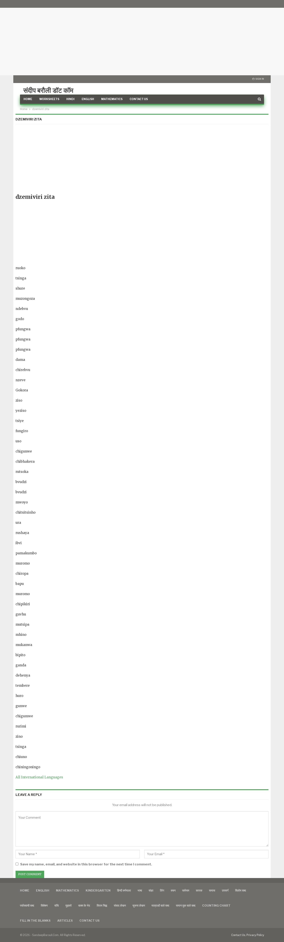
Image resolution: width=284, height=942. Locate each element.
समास (212, 890)
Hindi (70, 99)
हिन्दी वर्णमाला (124, 890)
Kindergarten (98, 890)
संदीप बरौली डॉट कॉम (48, 90)
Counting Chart (216, 905)
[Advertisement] (142, 38)
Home (28, 99)
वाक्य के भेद (84, 905)
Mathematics (111, 99)
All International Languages (39, 777)
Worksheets (49, 99)
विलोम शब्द (240, 890)
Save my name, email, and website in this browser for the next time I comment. (86, 864)
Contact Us (139, 99)
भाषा (140, 890)
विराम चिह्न (102, 905)
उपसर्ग (225, 890)
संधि (56, 905)
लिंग (162, 890)
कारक (199, 890)
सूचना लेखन (138, 905)
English (88, 99)
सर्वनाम (185, 890)
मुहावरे (68, 905)
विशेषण (44, 905)
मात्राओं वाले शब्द (160, 905)
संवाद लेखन (120, 905)
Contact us (89, 920)
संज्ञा (151, 890)
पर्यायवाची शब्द (27, 905)
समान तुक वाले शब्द (185, 905)
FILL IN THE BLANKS (35, 920)
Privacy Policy (255, 935)
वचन (173, 890)
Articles (65, 920)
